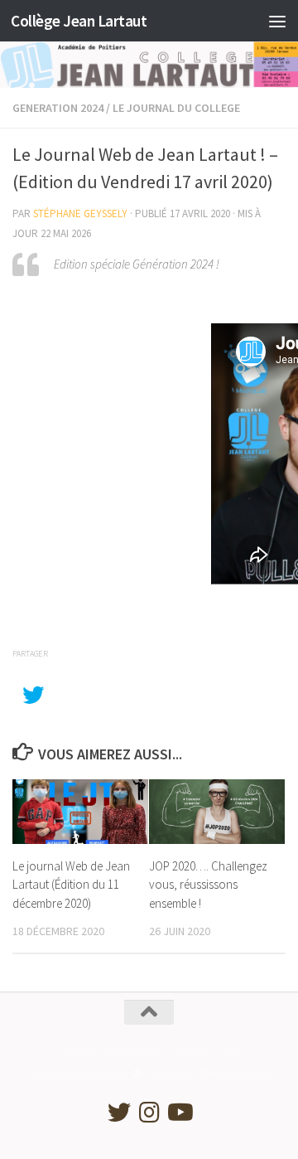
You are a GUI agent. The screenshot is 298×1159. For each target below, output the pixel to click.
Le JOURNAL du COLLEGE (176, 107)
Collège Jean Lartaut (79, 21)
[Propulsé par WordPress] (137, 1074)
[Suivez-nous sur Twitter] (119, 1112)
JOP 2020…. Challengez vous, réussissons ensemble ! (208, 884)
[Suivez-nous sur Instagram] (149, 1112)
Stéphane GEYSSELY (80, 213)
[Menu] (277, 20)
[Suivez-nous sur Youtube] (178, 1112)
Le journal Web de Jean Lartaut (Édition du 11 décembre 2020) (71, 884)
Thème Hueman (235, 1074)
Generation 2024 (57, 107)
